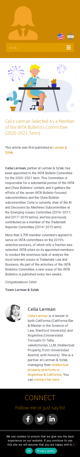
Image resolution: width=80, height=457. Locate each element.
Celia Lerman (38, 316)
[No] (73, 444)
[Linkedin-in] (52, 419)
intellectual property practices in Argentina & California (48, 370)
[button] (40, 47)
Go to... (13, 47)
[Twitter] (40, 419)
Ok (29, 451)
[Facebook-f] (27, 419)
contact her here (46, 379)
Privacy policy (46, 451)
